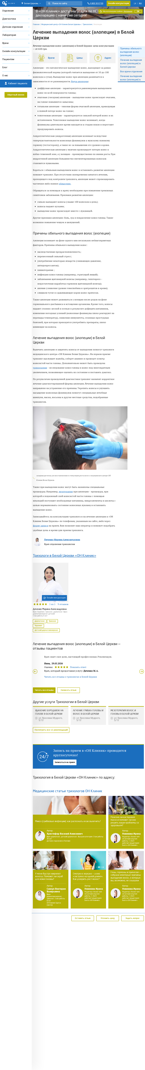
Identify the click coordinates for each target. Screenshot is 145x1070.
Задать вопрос (132, 918)
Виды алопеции (79, 81)
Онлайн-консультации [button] (118, 3)
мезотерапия (66, 491)
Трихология (87, 24)
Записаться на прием (65, 762)
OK (138, 11)
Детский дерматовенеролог (46, 630)
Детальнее (127, 11)
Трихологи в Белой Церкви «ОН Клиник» (64, 556)
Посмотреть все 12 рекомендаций (51, 730)
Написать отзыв (68, 690)
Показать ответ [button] (78, 667)
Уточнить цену (108, 918)
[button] (64, 3)
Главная (36, 24)
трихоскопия (40, 367)
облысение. (65, 183)
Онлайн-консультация (56, 598)
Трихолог (52, 621)
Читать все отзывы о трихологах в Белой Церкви (70, 676)
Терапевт (38, 626)
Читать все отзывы (44, 690)
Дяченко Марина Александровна (62, 539)
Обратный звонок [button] (15, 95)
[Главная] (8, 3)
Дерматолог (40, 621)
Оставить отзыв (82, 918)
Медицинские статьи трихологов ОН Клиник (67, 791)
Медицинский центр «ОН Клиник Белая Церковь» (61, 24)
